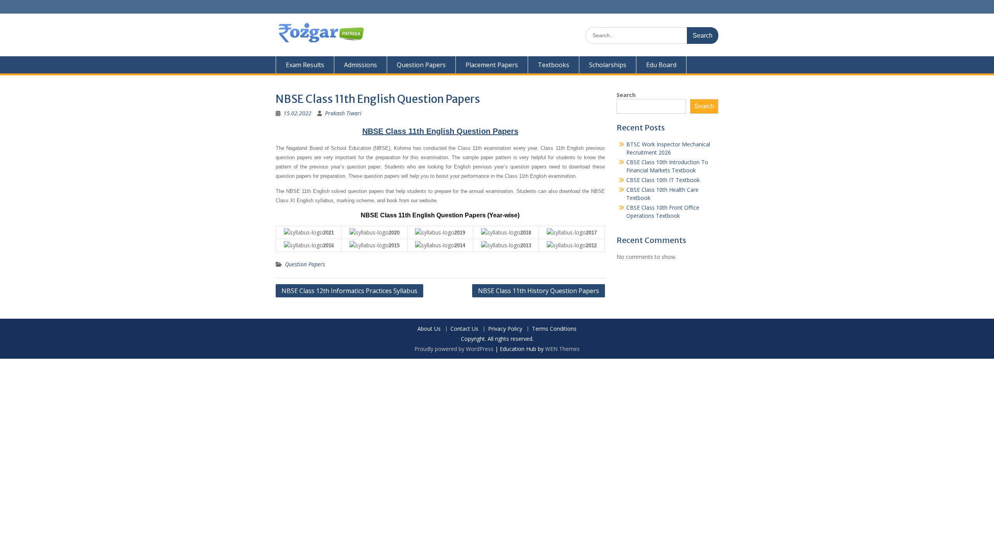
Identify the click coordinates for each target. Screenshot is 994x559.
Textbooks (553, 65)
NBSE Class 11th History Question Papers (538, 290)
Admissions (360, 65)
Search (626, 95)
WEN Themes (562, 348)
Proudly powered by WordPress (454, 348)
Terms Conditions (554, 329)
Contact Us (464, 329)
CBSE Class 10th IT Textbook (663, 180)
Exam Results (305, 65)
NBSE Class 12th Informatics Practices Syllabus (349, 290)
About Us (429, 329)
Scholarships (607, 65)
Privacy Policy (505, 329)
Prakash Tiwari (343, 113)
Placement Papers (492, 65)
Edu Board (661, 65)
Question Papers (421, 65)
